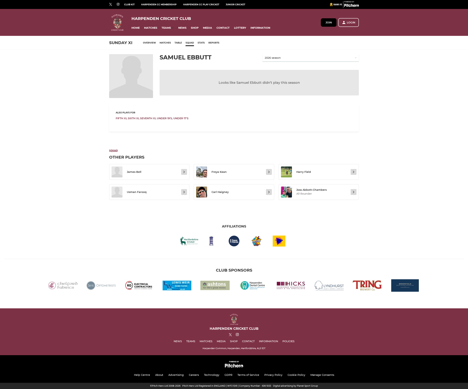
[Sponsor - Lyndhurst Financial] (329, 286)
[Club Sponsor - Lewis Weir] (177, 286)
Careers (194, 375)
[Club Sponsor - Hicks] (291, 286)
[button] (135, 27)
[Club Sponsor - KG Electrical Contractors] (139, 286)
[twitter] (110, 4)
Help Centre (142, 375)
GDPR (228, 375)
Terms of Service (248, 375)
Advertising (176, 375)
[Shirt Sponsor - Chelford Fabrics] (63, 286)
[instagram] (118, 4)
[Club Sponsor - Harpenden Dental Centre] (253, 286)
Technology (211, 375)
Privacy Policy (273, 375)
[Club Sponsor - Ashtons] (215, 286)
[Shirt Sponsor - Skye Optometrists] (101, 286)
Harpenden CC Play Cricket (201, 4)
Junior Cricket (235, 4)
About (159, 375)
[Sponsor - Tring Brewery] (367, 286)
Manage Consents (322, 375)
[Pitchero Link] (351, 6)
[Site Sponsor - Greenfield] (405, 286)
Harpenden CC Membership (159, 4)
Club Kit (129, 4)
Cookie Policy (296, 375)
